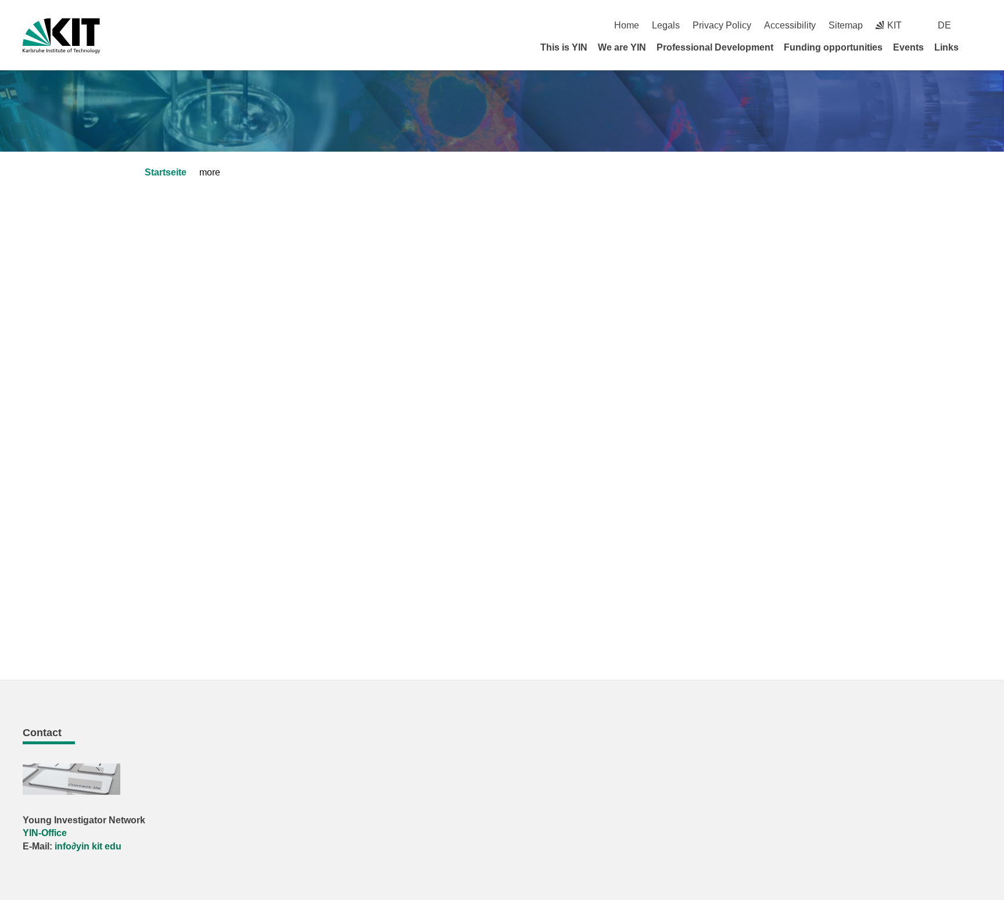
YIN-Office (45, 833)
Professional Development (715, 47)
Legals (666, 25)
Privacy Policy (722, 25)
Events (908, 47)
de (944, 25)
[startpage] (977, 47)
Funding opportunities (833, 47)
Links (946, 47)
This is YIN (563, 47)
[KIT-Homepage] (61, 35)
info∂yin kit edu (88, 846)
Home (626, 25)
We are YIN (622, 47)
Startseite (166, 172)
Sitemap (846, 25)
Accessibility (790, 25)
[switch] (977, 25)
